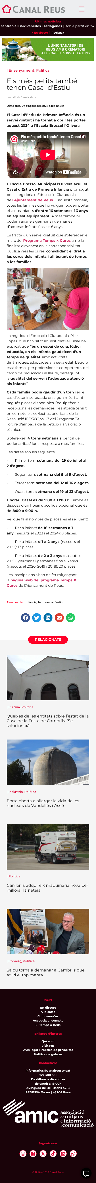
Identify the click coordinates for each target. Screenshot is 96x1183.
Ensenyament (21, 70)
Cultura (14, 707)
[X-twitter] (43, 1153)
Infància (31, 602)
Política (43, 70)
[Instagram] (23, 1153)
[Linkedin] (63, 1153)
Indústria (15, 792)
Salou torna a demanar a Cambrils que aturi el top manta (46, 972)
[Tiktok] (53, 1153)
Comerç (14, 961)
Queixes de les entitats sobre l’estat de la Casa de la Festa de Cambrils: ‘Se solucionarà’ (48, 721)
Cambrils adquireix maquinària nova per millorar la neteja (47, 888)
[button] (25, 617)
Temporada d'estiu (50, 602)
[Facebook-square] (33, 1153)
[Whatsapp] (73, 1153)
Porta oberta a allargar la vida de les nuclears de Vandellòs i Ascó (43, 803)
